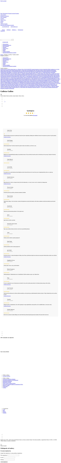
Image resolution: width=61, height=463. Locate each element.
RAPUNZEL (43, 83)
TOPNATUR (22, 86)
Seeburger (40, 84)
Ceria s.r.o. (40, 72)
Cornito (38, 73)
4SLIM (1, 69)
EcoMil (18, 74)
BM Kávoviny (33, 71)
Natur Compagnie (51, 79)
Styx (50, 85)
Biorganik (14, 71)
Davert (58, 73)
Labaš (4, 78)
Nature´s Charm (30, 81)
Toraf (26, 86)
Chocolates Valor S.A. (17, 73)
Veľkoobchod (5, 13)
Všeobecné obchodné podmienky (9, 379)
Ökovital (6, 82)
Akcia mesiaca (5, 44)
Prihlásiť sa (14, 29)
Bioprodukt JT (9, 71)
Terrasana (6, 86)
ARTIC (10, 70)
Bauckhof (16, 70)
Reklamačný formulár (7, 382)
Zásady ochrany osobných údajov (9, 383)
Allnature (19, 69)
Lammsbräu (11, 78)
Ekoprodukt (22, 74)
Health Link (9, 76)
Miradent (10, 79)
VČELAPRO (37, 86)
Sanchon (23, 84)
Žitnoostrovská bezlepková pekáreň (9, 52)
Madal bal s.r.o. (29, 78)
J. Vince (12, 77)
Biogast (45, 70)
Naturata (25, 81)
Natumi (46, 79)
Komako (52, 77)
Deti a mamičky (6, 46)
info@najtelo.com (14, 26)
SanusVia (26, 84)
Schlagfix (33, 84)
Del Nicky (2, 74)
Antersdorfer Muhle (47, 69)
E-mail (2, 457)
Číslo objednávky (4, 455)
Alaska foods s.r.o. (14, 69)
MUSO (34, 79)
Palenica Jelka (16, 82)
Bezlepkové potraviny (7, 45)
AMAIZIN (29, 69)
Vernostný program (11, 13)
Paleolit (20, 82)
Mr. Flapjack (30, 79)
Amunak (33, 69)
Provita (25, 83)
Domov (3, 29)
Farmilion (51, 74)
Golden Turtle (19, 75)
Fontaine (2, 75)
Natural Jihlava (15, 81)
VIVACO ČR (3, 87)
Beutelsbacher (31, 70)
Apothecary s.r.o (54, 69)
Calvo (27, 72)
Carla (29, 72)
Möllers (26, 79)
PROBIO (22, 83)
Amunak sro (37, 69)
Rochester (58, 83)
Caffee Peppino (20, 72)
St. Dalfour (37, 85)
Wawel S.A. (17, 87)
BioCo (42, 70)
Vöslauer (13, 87)
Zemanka (50, 87)
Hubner (48, 76)
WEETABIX (22, 87)
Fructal (15, 75)
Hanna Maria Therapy (49, 75)
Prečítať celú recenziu (7, 137)
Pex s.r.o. (52, 82)
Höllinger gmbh (32, 76)
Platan (55, 82)
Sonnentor (33, 85)
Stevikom (41, 85)
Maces (24, 78)
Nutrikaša (54, 81)
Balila (13, 70)
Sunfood (52, 85)
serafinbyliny (3, 85)
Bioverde (24, 71)
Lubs (22, 78)
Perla (49, 82)
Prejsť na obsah (3, 0)
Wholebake (30, 87)
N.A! (37, 79)
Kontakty (17, 13)
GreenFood (38, 75)
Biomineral (49, 70)
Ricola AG (54, 83)
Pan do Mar (24, 82)
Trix (28, 86)
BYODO (15, 72)
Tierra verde (10, 86)
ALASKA (8, 69)
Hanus (55, 75)
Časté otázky (5, 386)
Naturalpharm (20, 81)
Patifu (28, 82)
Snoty (13, 85)
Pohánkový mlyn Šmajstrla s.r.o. (14, 83)
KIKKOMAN (45, 77)
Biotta (17, 71)
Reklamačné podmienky (7, 381)
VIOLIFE (53, 86)
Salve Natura (16, 84)
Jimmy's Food (30, 77)
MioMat (7, 79)
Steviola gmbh (46, 85)
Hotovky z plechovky (39, 76)
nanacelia (43, 79)
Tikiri (14, 86)
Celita (31, 72)
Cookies (4, 387)
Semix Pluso (47, 84)
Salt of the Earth (10, 84)
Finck (58, 74)
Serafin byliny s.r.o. (53, 84)
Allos (22, 69)
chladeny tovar (10, 73)
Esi (33, 74)
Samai (20, 84)
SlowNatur (10, 85)
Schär (29, 84)
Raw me (48, 83)
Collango (23, 73)
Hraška (44, 76)
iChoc (52, 76)
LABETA (7, 78)
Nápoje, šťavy (5, 48)
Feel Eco (55, 74)
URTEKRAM (32, 86)
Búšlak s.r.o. (11, 72)
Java (27, 77)
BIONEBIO (53, 70)
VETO (44, 86)
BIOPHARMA (3, 71)
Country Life (42, 73)
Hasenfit (57, 75)
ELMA (26, 74)
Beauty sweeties (21, 70)
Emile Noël (30, 74)
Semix (43, 84)
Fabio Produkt (47, 74)
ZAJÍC (43, 87)
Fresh (12, 75)
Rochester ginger (3, 84)
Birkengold (28, 71)
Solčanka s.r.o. (17, 85)
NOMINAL (46, 81)
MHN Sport (2, 79)
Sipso (7, 85)
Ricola (51, 83)
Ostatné (4, 49)
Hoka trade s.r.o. (23, 76)
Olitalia (9, 82)
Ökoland (2, 82)
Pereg (47, 82)
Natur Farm (57, 79)
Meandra (50, 78)
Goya (26, 75)
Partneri (4, 411)
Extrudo (42, 74)
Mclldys (42, 78)
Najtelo (39, 79)
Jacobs (18, 77)
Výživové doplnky (6, 51)
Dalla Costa (54, 73)
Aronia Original (6, 70)
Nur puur (50, 81)
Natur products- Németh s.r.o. (6, 81)
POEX (6, 83)
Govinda (23, 75)
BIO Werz (36, 70)
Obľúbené (8, 29)
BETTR (26, 70)
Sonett (29, 85)
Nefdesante (41, 81)
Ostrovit (12, 82)
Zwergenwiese (11, 88)
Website (1, 459)
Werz (26, 87)
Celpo (34, 72)
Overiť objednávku (4, 461)
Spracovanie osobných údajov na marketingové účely (13, 384)
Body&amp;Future (40, 71)
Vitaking (57, 86)
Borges (45, 71)
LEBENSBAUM (17, 78)
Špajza (4, 50)
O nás (4, 409)
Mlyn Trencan (22, 79)
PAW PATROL (32, 82)
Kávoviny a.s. (39, 77)
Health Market (15, 76)
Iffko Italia (56, 76)
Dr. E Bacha (10, 74)
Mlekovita (17, 79)
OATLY (57, 81)
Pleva (58, 82)
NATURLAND (36, 81)
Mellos (59, 78)
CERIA (36, 72)
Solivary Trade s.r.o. (24, 85)
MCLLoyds (46, 78)
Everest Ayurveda (37, 74)
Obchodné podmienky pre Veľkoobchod (10, 380)
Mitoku (13, 79)
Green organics (33, 75)
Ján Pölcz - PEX (23, 77)
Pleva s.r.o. (2, 83)
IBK (50, 76)
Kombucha (56, 77)
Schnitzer (36, 84)
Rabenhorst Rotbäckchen (36, 83)
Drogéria (4, 47)
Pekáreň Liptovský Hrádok (41, 82)
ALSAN (25, 69)
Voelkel (10, 87)
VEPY (41, 86)
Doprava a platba (6, 385)
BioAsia (39, 70)
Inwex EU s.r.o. (7, 77)
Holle (28, 76)
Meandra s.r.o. (55, 78)
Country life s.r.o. (48, 73)
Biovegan (21, 71)
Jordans (35, 77)
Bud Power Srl (50, 71)
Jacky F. (15, 77)
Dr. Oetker (15, 74)
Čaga (24, 72)
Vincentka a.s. (48, 86)
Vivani (7, 87)
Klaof (49, 77)
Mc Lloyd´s (38, 78)
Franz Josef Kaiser (7, 75)
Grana (29, 75)
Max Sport (34, 78)
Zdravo (46, 87)
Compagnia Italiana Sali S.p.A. (31, 73)
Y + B (41, 87)
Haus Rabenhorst (3, 76)
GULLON (43, 75)
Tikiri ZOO (17, 86)
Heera (19, 76)
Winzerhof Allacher (36, 87)
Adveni (4, 69)
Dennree (6, 74)
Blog (1, 13)
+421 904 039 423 (5, 26)
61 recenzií (35, 115)
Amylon (41, 69)
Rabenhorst (29, 83)
